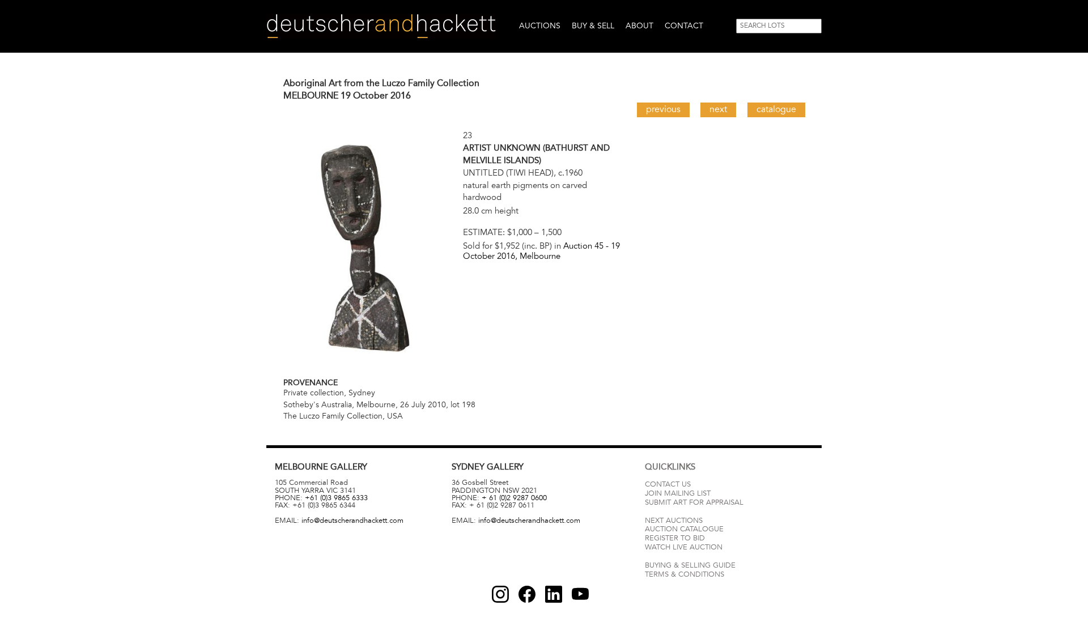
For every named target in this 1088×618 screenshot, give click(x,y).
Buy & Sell (593, 26)
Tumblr (553, 594)
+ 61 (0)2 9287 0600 (514, 497)
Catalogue (776, 109)
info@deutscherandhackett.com (352, 520)
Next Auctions (674, 520)
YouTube (580, 594)
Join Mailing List (678, 493)
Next (718, 109)
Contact (684, 26)
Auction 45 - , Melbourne (541, 251)
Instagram (500, 594)
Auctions (539, 26)
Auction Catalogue (684, 529)
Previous (663, 109)
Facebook (527, 594)
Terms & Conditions (684, 574)
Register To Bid (675, 538)
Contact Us (668, 484)
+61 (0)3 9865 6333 (336, 497)
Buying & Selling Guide (690, 565)
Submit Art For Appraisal (694, 502)
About (639, 26)
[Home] (381, 26)
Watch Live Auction (683, 547)
